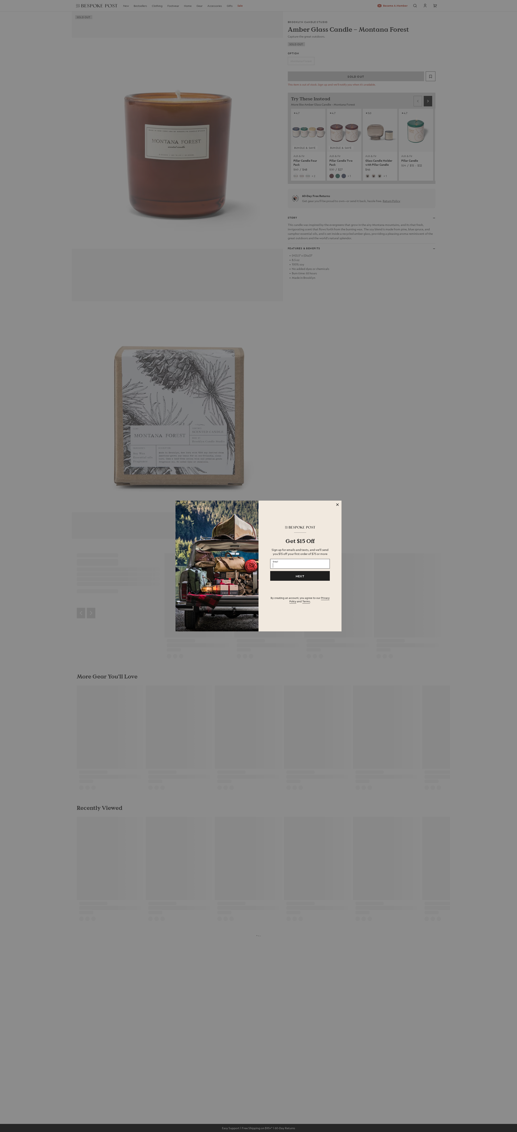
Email (275, 561)
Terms (306, 601)
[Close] (337, 505)
